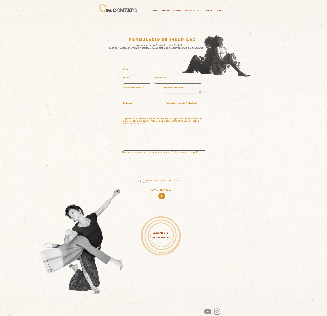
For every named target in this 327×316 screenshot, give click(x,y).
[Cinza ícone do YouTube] (207, 311)
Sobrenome (160, 77)
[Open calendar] (200, 92)
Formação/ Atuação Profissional (181, 103)
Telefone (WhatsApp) (133, 87)
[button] (163, 40)
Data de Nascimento (174, 87)
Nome (126, 77)
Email (125, 69)
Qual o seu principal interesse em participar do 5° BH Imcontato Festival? (160, 152)
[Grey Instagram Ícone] (217, 311)
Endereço (128, 103)
